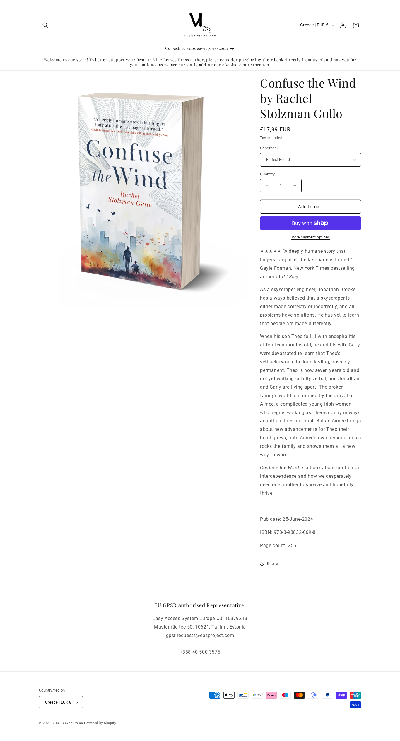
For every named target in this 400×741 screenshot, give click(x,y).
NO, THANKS (143, 409)
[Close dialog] (307, 312)
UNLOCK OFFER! (142, 391)
